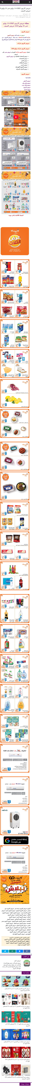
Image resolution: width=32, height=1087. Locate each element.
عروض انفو (25, 14)
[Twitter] (5, 951)
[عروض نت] (16, 1)
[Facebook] (27, 951)
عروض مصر (15, 15)
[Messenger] (19, 951)
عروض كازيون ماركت (23, 15)
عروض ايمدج (27, 89)
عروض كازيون (10, 56)
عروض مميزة (9, 15)
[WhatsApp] (12, 951)
